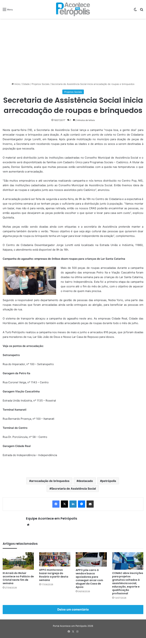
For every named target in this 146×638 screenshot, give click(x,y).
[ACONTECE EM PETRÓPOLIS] (73, 9)
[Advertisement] (73, 47)
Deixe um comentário (73, 609)
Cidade (26, 84)
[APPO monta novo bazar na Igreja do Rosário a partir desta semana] (54, 559)
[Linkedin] (73, 504)
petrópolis (109, 481)
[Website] (28, 525)
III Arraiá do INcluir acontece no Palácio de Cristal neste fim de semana (18, 578)
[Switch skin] (135, 11)
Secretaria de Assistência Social (73, 488)
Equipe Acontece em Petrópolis (51, 518)
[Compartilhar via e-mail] (90, 504)
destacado (85, 481)
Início (17, 84)
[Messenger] (81, 504)
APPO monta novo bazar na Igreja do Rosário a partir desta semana (53, 575)
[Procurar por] (141, 11)
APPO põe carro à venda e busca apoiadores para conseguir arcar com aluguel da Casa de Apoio (89, 578)
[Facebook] (55, 504)
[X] (64, 504)
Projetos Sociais (40, 84)
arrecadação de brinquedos (50, 481)
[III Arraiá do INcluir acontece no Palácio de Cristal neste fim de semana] (18, 561)
